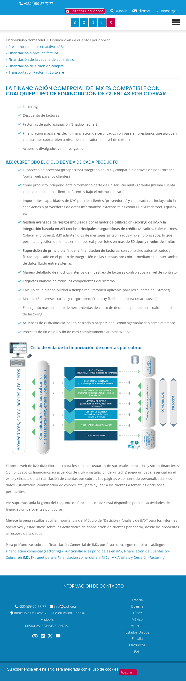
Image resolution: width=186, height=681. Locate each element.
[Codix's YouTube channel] (58, 636)
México (137, 619)
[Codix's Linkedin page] (43, 636)
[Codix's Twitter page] (50, 636)
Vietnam (137, 625)
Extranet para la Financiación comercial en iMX (69, 557)
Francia (137, 600)
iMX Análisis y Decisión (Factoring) (137, 557)
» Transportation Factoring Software (35, 72)
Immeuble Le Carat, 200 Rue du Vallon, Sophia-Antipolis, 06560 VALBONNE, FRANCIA (49, 619)
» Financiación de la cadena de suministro (40, 59)
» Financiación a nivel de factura (32, 53)
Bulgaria (137, 606)
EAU (137, 651)
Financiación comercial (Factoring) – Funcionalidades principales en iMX (64, 551)
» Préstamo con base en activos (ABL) (35, 46)
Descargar (168, 10)
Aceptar (126, 672)
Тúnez (137, 613)
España (137, 638)
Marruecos (137, 645)
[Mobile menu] (176, 22)
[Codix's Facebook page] (35, 636)
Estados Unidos (137, 632)
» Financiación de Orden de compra (35, 66)
